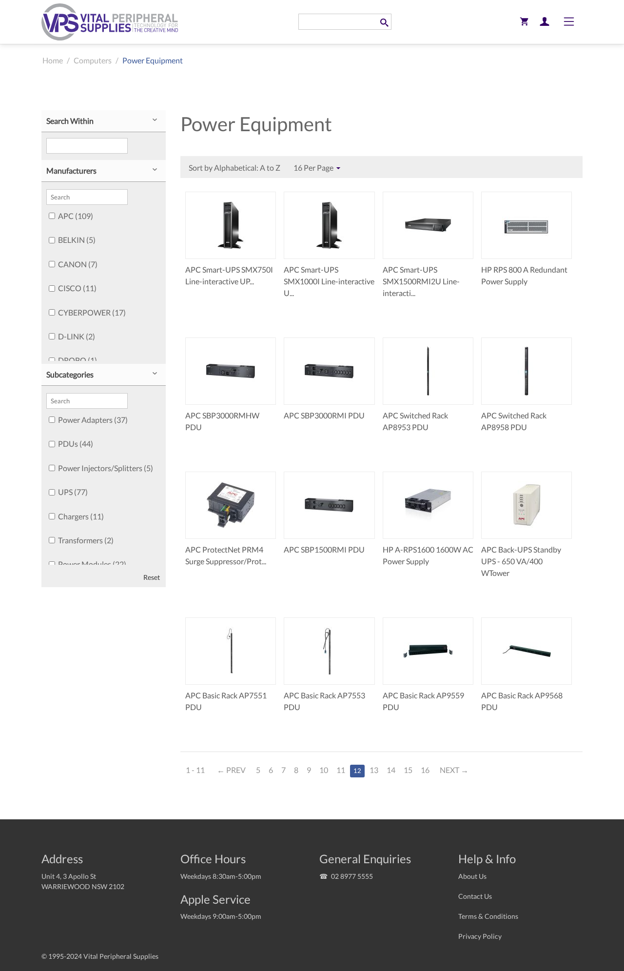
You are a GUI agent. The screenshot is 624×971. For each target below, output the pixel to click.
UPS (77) (73, 491)
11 (340, 769)
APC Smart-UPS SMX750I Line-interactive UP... (229, 275)
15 (408, 769)
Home (52, 60)
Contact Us (475, 896)
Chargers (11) (81, 516)
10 (323, 769)
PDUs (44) (75, 443)
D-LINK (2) (76, 336)
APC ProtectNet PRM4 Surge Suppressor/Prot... (225, 555)
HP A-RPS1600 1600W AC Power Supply (428, 555)
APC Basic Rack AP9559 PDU (423, 701)
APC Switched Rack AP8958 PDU (513, 421)
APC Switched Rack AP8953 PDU (415, 421)
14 (391, 769)
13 (374, 769)
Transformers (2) (86, 540)
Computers (93, 60)
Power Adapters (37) (93, 419)
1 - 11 (195, 769)
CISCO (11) (77, 288)
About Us (472, 876)
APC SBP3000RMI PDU (324, 415)
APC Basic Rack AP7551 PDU (226, 701)
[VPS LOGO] (109, 21)
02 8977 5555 (352, 876)
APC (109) (75, 215)
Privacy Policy (480, 936)
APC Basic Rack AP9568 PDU (522, 701)
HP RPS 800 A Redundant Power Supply (524, 275)
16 (425, 769)
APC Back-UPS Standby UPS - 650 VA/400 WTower (521, 561)
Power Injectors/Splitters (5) (105, 468)
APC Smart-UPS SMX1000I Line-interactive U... (329, 281)
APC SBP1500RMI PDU (324, 549)
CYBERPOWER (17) (92, 312)
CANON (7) (78, 264)
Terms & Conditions (488, 916)
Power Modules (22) (92, 564)
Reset (151, 577)
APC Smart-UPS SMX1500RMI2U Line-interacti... (421, 281)
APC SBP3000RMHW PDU (222, 421)
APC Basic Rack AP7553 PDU (324, 701)
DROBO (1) (77, 360)
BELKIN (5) (77, 239)
